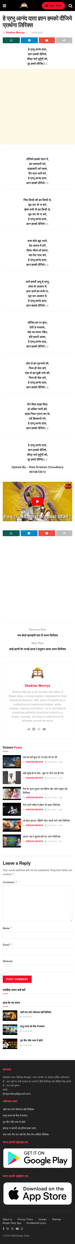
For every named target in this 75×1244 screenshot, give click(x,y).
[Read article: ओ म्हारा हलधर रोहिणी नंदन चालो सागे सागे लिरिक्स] (12, 825)
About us (7, 1219)
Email (7, 944)
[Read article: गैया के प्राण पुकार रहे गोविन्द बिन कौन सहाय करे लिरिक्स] (12, 793)
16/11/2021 (52, 809)
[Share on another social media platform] (64, 40)
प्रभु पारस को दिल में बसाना (32, 1026)
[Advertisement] (37, 106)
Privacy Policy (25, 1219)
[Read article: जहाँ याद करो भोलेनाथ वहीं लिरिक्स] (10, 1015)
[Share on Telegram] (29, 40)
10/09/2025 (52, 762)
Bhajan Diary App (12, 1223)
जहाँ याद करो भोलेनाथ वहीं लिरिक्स (35, 1012)
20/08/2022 (52, 825)
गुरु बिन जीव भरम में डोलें (31, 1040)
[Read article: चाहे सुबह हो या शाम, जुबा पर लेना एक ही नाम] (12, 777)
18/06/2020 (37, 32)
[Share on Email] (47, 40)
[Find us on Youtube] (17, 1229)
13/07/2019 (52, 841)
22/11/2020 (52, 797)
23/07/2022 (52, 778)
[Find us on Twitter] (12, 1229)
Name (7, 928)
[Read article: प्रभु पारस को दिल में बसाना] (10, 1029)
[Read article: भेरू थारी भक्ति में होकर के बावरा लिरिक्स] (12, 809)
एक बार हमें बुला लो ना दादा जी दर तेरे (40, 757)
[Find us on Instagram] (7, 1229)
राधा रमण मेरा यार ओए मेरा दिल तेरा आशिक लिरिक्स (26, 1134)
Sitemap (56, 1219)
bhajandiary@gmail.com (17, 1093)
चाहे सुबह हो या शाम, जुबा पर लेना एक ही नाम (43, 773)
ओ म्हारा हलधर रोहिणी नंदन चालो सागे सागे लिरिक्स (46, 820)
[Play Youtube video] (37, 501)
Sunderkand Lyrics (36, 1223)
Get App (55, 5)
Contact (42, 1219)
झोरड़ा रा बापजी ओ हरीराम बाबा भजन (19, 1128)
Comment (10, 882)
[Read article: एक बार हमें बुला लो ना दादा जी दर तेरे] (12, 761)
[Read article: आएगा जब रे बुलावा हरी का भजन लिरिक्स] (12, 841)
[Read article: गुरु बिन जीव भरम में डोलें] (10, 1044)
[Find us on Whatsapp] (22, 1229)
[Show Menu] (4, 5)
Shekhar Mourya (15, 32)
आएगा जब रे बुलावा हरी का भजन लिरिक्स (41, 836)
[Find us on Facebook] (3, 1229)
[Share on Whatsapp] (11, 40)
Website (8, 961)
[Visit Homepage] (24, 5)
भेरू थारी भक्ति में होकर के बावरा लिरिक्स (41, 805)
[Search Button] (70, 5)
